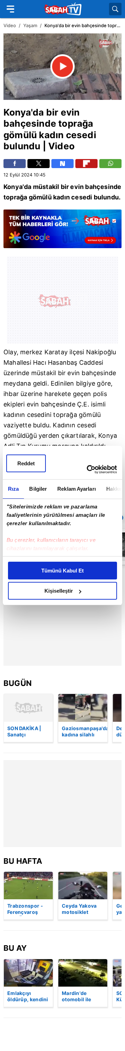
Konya (17, 112)
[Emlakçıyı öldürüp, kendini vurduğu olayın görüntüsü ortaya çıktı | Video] (28, 973)
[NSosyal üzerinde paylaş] (62, 163)
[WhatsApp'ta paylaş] (110, 163)
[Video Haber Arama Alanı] (115, 9)
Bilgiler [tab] (38, 489)
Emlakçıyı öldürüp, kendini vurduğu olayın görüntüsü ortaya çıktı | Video (27, 996)
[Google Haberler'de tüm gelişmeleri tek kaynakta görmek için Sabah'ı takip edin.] (62, 232)
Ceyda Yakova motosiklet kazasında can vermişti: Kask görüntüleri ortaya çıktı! (79, 909)
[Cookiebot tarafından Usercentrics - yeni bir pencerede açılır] (88, 469)
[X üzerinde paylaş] (38, 163)
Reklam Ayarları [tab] (76, 489)
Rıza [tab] (13, 489)
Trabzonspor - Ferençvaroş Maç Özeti (25, 909)
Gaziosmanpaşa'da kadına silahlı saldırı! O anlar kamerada (84, 731)
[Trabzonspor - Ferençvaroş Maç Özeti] (28, 885)
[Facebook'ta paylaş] (14, 163)
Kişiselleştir (58, 591)
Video (9, 25)
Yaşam (30, 25)
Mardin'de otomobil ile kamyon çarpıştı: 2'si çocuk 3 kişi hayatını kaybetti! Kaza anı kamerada (82, 996)
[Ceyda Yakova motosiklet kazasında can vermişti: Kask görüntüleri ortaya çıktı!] (82, 885)
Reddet (26, 463)
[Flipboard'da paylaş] (86, 163)
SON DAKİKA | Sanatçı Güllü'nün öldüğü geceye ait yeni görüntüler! (25, 731)
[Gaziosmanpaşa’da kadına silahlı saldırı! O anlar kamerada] (82, 707)
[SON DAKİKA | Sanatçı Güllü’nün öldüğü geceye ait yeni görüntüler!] (28, 707)
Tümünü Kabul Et (62, 571)
